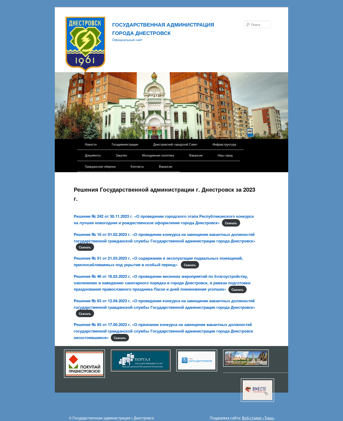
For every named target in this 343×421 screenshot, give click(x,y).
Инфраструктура (224, 144)
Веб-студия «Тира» (258, 418)
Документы (93, 155)
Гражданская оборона (100, 166)
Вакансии (196, 155)
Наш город (225, 155)
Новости (91, 144)
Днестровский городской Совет (175, 144)
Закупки (121, 155)
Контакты (137, 166)
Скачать (231, 223)
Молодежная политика (158, 155)
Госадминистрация (125, 144)
